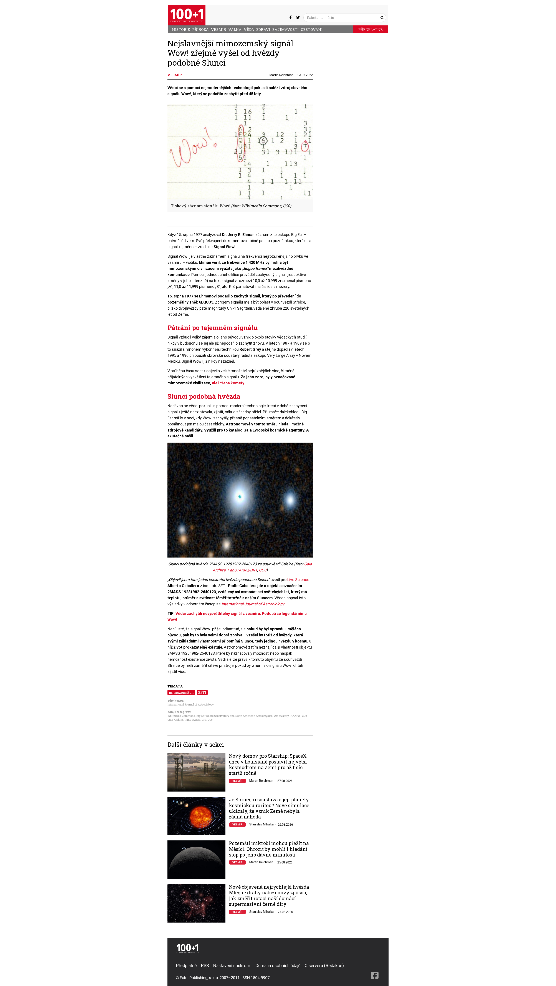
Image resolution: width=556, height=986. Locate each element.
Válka (235, 29)
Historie (181, 29)
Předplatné (370, 29)
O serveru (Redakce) (324, 965)
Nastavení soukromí (232, 965)
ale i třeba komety (228, 383)
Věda (249, 29)
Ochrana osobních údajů (278, 965)
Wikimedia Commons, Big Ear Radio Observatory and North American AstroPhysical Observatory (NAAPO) (234, 715)
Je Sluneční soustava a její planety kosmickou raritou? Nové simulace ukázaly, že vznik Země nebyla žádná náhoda (269, 808)
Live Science (298, 579)
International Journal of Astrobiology (253, 604)
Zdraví (263, 29)
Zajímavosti (285, 29)
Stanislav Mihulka (261, 824)
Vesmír (218, 29)
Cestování (312, 29)
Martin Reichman (281, 75)
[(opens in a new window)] (290, 17)
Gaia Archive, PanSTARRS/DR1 (186, 719)
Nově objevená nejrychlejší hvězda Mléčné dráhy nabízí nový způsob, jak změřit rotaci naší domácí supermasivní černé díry (269, 895)
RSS (205, 965)
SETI (202, 692)
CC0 (262, 570)
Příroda (200, 29)
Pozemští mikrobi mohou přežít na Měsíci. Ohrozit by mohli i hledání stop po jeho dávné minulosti (269, 849)
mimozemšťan (181, 692)
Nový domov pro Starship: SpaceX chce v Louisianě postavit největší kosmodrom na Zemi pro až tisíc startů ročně (268, 764)
